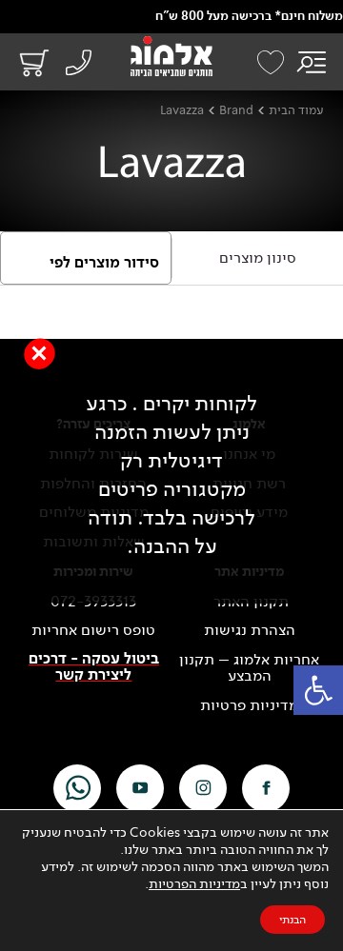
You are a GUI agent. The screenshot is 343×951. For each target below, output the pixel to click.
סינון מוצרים (257, 257)
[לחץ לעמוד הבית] (171, 56)
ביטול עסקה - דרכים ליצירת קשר (94, 667)
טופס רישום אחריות (93, 630)
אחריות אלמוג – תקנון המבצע (249, 667)
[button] (318, 690)
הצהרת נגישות (249, 630)
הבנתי (292, 919)
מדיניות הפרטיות (194, 884)
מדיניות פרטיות (249, 705)
